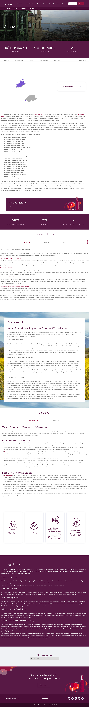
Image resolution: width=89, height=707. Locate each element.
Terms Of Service (38, 705)
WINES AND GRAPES (57, 59)
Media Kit (54, 705)
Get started (43, 685)
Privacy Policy (47, 705)
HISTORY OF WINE (70, 59)
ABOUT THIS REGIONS (6, 59)
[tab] (27, 242)
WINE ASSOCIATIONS (19, 59)
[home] (8, 3)
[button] (20, 3)
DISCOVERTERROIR (31, 59)
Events (64, 3)
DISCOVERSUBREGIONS (82, 59)
